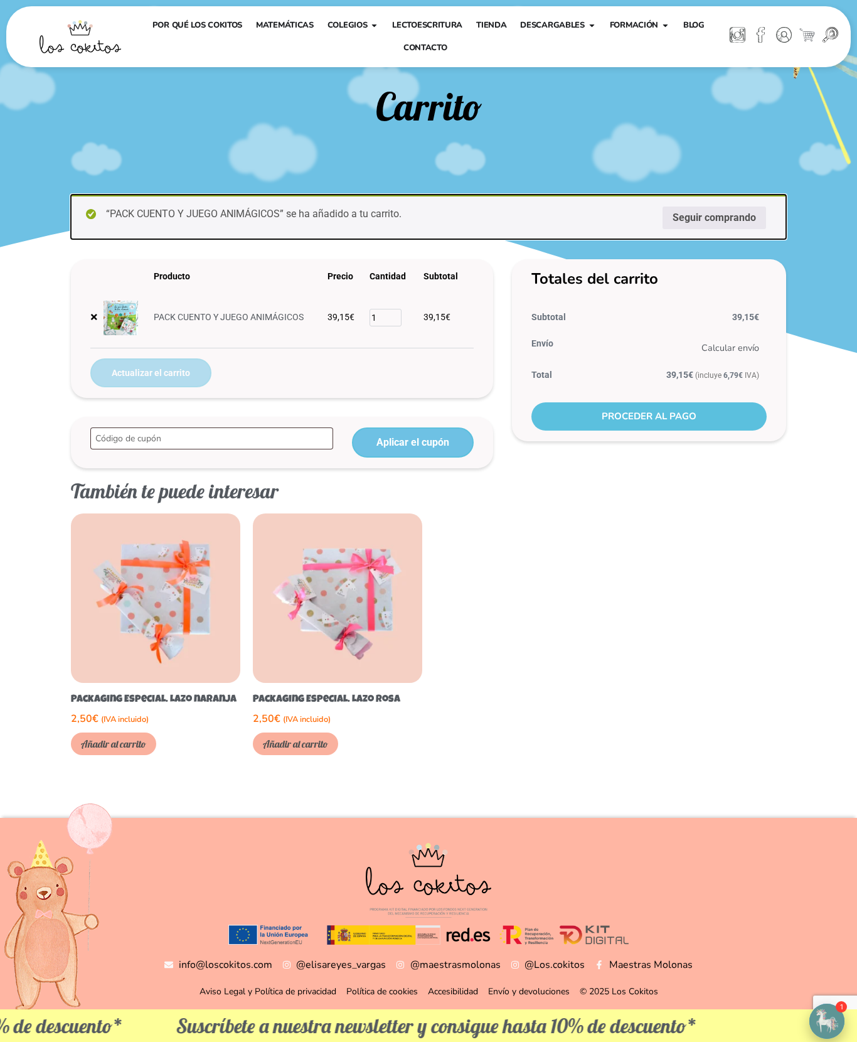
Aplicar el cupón (412, 442)
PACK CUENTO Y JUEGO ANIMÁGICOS (229, 317)
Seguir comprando (714, 217)
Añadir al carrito (113, 744)
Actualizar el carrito (151, 373)
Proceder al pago (649, 416)
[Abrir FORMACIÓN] (665, 25)
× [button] (94, 317)
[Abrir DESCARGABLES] (592, 25)
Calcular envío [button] (730, 347)
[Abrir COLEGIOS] (374, 25)
